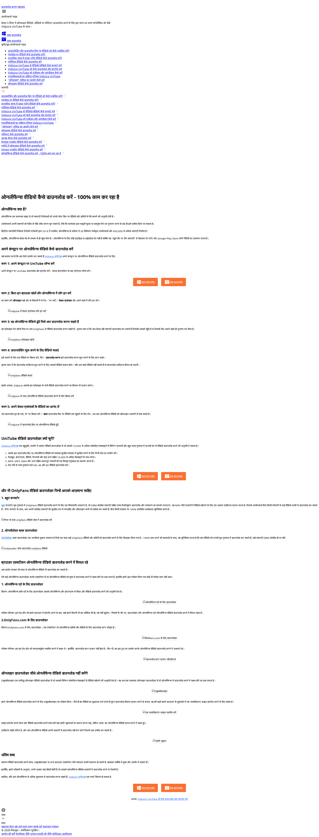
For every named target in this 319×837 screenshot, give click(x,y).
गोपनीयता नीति (22, 834)
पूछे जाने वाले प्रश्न (24, 826)
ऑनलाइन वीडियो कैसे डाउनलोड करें (25, 83)
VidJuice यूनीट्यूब (53, 256)
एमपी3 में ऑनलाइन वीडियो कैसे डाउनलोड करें (23, 146)
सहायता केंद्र (7, 826)
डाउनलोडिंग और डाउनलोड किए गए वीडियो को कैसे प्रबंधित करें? (38, 51)
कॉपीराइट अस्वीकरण (62, 834)
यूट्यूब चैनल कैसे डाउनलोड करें (16, 138)
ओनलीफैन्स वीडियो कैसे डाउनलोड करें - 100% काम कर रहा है (31, 153)
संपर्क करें (37, 826)
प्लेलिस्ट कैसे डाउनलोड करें (14, 134)
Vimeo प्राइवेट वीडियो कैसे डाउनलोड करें (22, 149)
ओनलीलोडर (6, 537)
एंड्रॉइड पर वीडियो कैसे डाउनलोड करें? (26, 54)
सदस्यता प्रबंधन (50, 826)
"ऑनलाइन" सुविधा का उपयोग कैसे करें (26, 80)
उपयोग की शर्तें (8, 834)
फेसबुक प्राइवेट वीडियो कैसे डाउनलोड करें (21, 142)
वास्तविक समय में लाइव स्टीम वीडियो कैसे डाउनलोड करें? (35, 58)
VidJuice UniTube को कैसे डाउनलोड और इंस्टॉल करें (35, 69)
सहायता (21, 7)
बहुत (3, 505)
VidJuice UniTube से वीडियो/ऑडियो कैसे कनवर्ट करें (35, 65)
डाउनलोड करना (9, 7)
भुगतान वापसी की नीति (41, 834)
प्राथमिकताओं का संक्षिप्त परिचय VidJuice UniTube (34, 76)
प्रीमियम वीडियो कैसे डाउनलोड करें (25, 62)
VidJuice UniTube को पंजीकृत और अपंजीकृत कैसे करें (35, 73)
